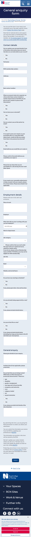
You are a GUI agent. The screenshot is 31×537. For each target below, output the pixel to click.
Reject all (15, 531)
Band (4, 263)
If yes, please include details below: (13, 310)
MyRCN (14, 432)
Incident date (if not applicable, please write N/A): (14, 366)
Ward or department (9, 230)
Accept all (15, 528)
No (6, 58)
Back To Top (16, 468)
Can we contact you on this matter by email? (13, 123)
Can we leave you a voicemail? (11, 112)
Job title (5, 256)
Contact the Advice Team (8, 21)
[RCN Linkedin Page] (19, 513)
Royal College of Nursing (14, 20)
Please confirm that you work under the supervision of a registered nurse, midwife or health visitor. (14, 246)
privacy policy (18, 449)
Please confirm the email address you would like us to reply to (13, 156)
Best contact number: (9, 88)
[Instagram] (10, 513)
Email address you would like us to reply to (15, 149)
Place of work (7, 202)
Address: (6, 76)
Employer (6, 214)
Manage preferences (15, 535)
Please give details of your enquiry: (13, 353)
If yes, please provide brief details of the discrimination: (14, 406)
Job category (7, 237)
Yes (7, 55)
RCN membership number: (10, 69)
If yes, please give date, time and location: (15, 288)
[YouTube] (14, 513)
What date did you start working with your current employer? (15, 222)
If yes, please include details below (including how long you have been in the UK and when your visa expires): (15, 334)
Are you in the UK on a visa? (11, 322)
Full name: (6, 62)
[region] (15, 526)
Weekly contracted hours (10, 271)
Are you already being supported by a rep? (15, 300)
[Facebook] (5, 513)
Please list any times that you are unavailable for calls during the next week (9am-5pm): (15, 166)
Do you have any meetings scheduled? (14, 278)
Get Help (23, 20)
